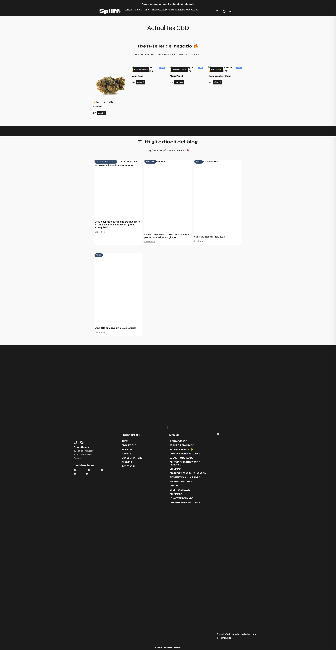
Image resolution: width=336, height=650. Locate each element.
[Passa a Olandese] (107, 470)
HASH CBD (127, 454)
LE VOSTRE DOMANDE (181, 498)
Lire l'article (99, 232)
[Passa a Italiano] (90, 474)
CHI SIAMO (175, 469)
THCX (125, 441)
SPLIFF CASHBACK (180, 490)
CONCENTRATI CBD (132, 458)
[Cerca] (217, 11)
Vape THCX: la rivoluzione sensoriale (115, 328)
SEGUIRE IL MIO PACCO (182, 10)
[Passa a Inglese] (79, 474)
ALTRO (195, 10)
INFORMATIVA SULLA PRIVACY (185, 477)
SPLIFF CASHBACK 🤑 (181, 449)
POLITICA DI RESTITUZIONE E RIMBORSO (185, 463)
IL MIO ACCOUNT (178, 441)
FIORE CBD (127, 449)
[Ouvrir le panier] (230, 11)
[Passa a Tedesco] (93, 470)
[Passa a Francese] (80, 470)
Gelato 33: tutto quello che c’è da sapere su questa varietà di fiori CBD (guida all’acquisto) (117, 224)
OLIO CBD (127, 462)
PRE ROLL (156, 10)
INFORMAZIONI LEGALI (181, 481)
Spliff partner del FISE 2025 (209, 236)
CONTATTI (175, 486)
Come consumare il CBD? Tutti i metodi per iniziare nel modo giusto (166, 236)
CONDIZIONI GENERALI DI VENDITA (188, 473)
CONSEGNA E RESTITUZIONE (185, 454)
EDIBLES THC (130, 10)
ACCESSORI (166, 10)
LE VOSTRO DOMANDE (181, 458)
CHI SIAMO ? (176, 494)
